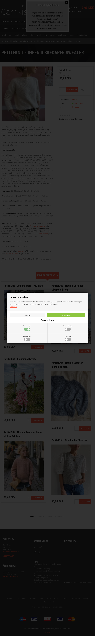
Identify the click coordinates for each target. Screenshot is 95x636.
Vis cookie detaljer (47, 320)
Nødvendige (27, 326)
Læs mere (13, 307)
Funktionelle (27, 336)
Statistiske (68, 336)
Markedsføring (67, 326)
